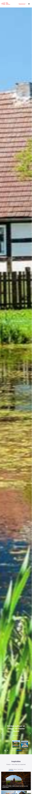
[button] (30, 733)
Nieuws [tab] (15, 769)
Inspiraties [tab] (11, 769)
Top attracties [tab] (20, 769)
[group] (7, 744)
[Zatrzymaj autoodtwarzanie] (4, 750)
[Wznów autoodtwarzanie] (8, 750)
